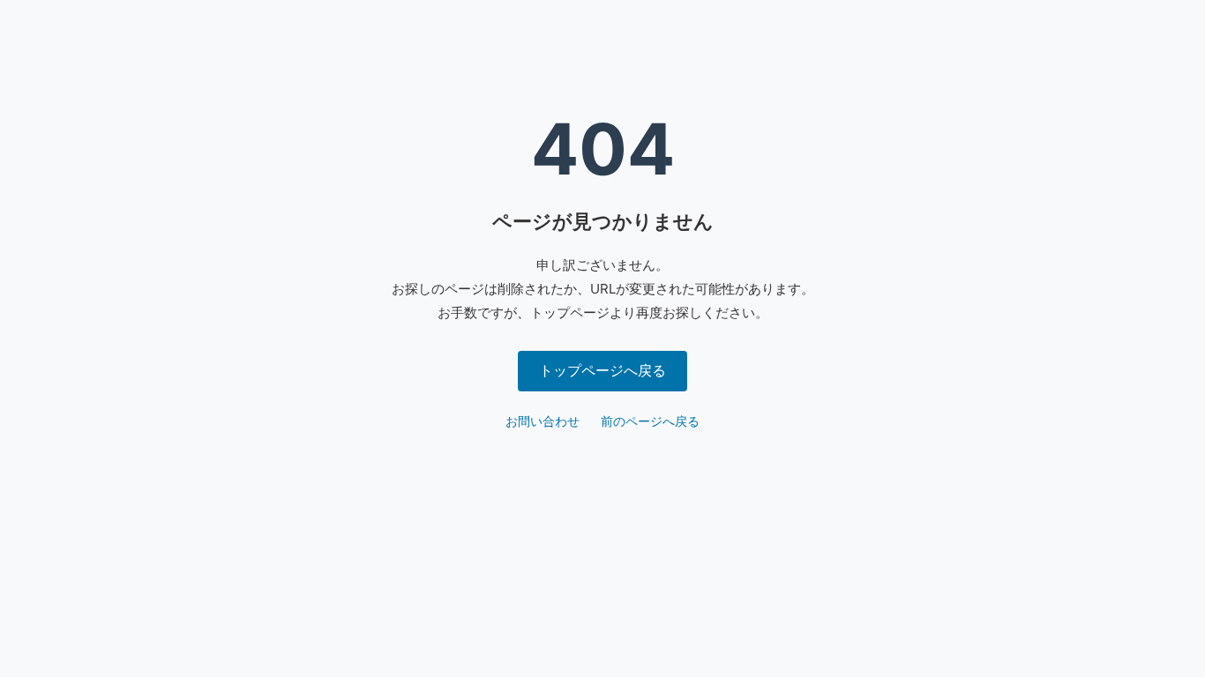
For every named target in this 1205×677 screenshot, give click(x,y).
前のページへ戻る (650, 420)
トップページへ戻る (602, 370)
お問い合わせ (542, 420)
